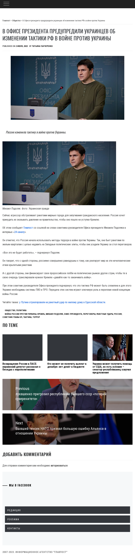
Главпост (28, 227)
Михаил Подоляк (54, 314)
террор (36, 317)
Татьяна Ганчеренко (42, 46)
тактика (27, 317)
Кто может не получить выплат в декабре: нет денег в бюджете (66, 365)
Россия (118, 314)
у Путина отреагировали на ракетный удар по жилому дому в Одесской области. (62, 302)
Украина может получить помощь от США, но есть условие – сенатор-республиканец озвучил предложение (112, 368)
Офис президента (73, 314)
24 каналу (19, 232)
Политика (21, 310)
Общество (10, 310)
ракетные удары (104, 314)
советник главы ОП (12, 317)
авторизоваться (59, 465)
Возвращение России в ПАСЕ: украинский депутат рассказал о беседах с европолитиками (21, 366)
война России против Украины (20, 314)
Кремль (41, 314)
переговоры (89, 314)
